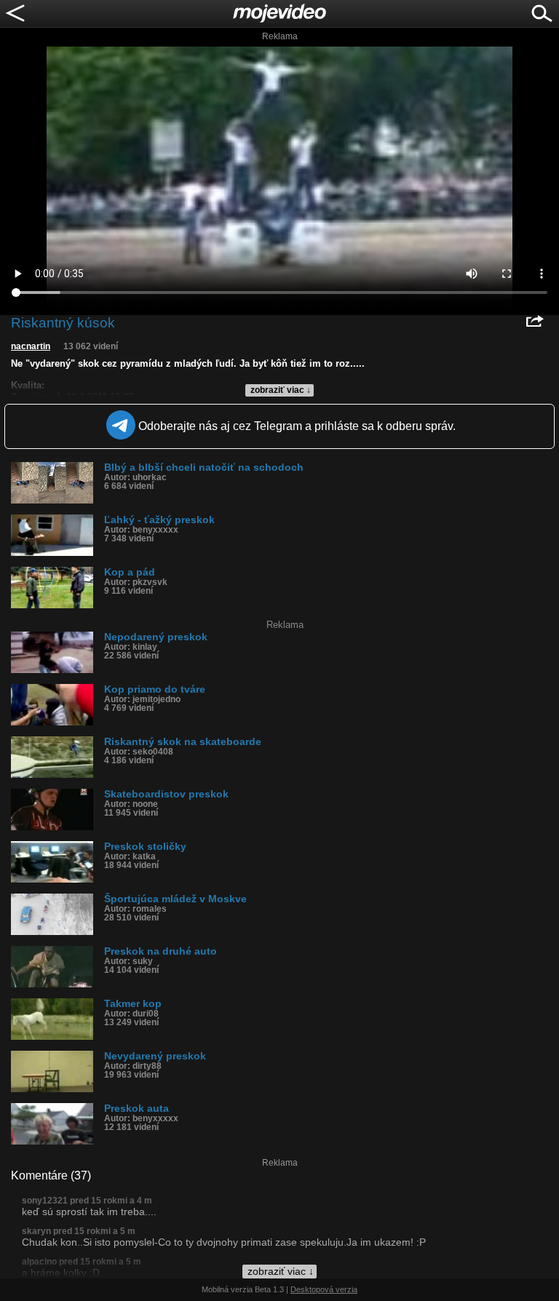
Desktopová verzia (323, 1289)
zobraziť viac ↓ (280, 390)
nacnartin (30, 346)
